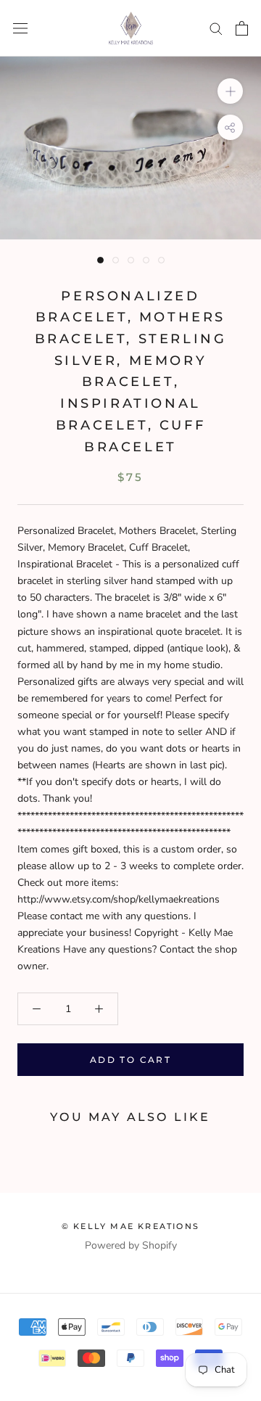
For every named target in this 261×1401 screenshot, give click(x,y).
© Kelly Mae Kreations (130, 1226)
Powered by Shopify (131, 1245)
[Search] (216, 28)
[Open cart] (242, 28)
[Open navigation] (20, 28)
